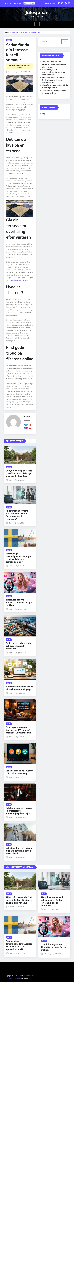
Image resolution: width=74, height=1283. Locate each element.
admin (12, 72)
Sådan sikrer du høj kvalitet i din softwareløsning (19, 772)
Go (65, 42)
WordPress (30, 976)
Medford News (14, 978)
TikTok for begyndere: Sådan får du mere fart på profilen (19, 602)
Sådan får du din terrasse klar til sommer (26, 32)
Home (7, 32)
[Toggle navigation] (37, 24)
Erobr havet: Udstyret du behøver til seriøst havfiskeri (18, 646)
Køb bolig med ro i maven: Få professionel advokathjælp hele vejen (19, 811)
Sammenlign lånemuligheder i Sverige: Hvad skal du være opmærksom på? (18, 557)
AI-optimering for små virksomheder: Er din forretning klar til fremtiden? (17, 514)
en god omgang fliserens (19, 280)
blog (43, 114)
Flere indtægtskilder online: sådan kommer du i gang (19, 688)
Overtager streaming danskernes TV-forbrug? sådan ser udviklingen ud (18, 730)
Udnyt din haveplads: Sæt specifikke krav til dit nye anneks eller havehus (19, 473)
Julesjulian (37, 12)
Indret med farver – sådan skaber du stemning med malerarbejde (19, 851)
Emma (11, 480)
